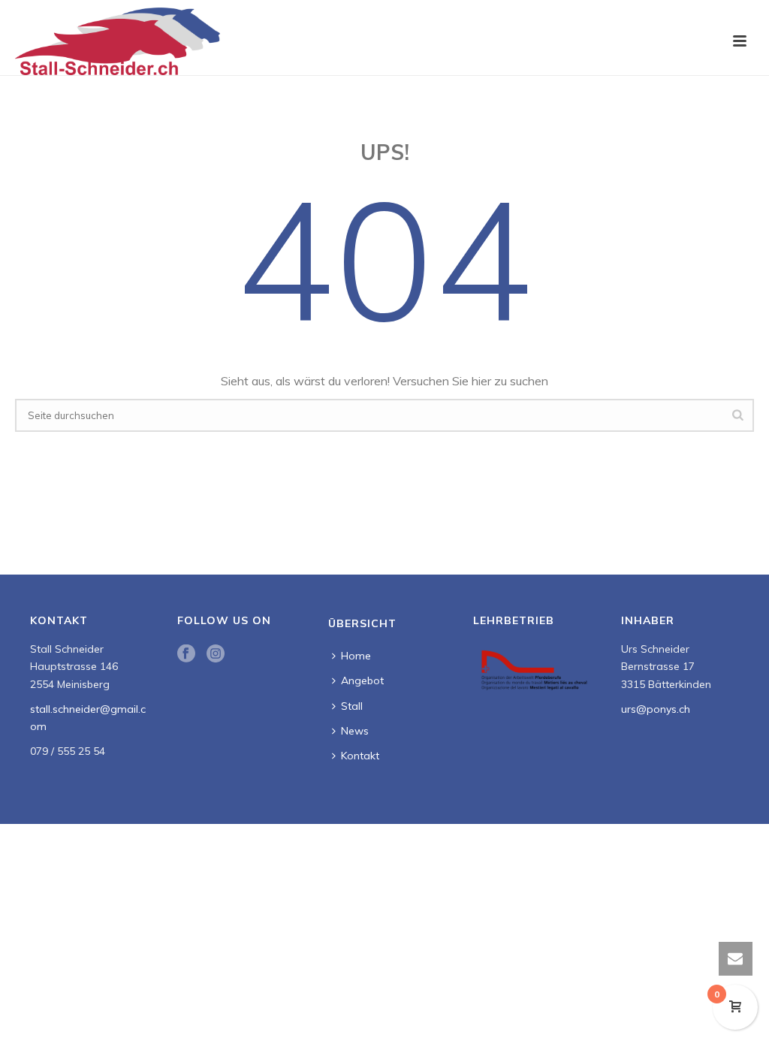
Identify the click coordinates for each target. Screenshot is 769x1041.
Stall (352, 706)
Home (356, 655)
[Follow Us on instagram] (216, 654)
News (355, 731)
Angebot (362, 680)
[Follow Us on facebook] (186, 654)
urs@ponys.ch (655, 709)
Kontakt (360, 755)
